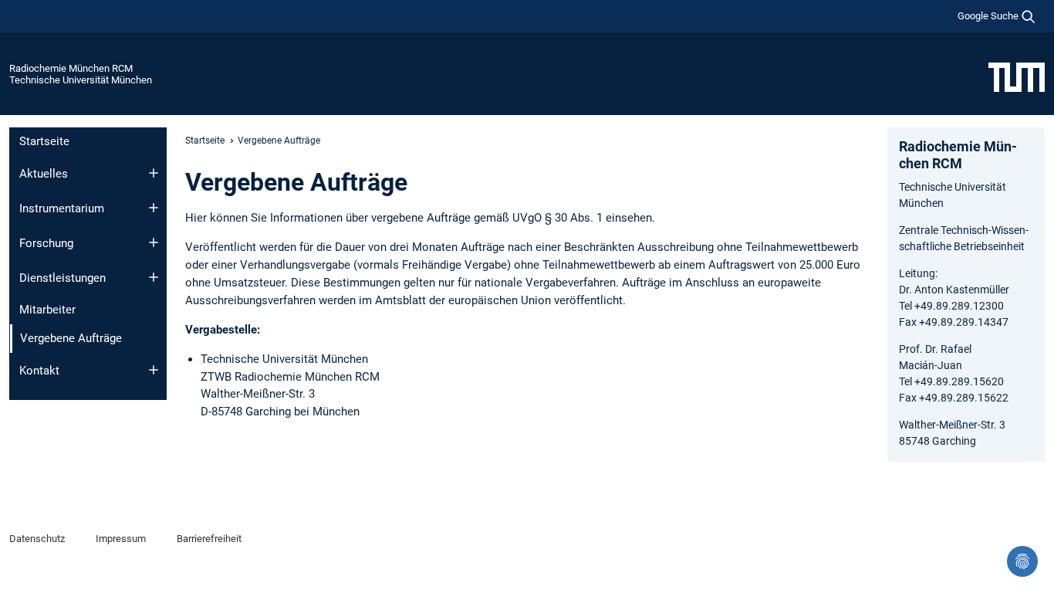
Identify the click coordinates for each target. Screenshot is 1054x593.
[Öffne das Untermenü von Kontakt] (153, 370)
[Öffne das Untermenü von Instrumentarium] (153, 207)
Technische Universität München (80, 80)
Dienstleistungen (62, 278)
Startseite (44, 141)
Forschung (46, 243)
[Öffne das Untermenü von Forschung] (153, 242)
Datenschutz (37, 538)
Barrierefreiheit (209, 538)
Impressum (121, 538)
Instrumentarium (61, 208)
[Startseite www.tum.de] (1016, 76)
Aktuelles (43, 174)
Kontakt (39, 371)
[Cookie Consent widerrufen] (1022, 561)
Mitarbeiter (47, 310)
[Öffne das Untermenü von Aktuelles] (153, 173)
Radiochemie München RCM (71, 68)
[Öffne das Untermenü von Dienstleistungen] (153, 277)
